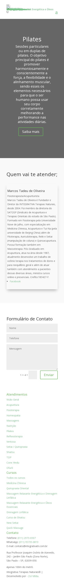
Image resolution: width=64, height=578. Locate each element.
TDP (8, 457)
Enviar (49, 375)
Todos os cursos (15, 477)
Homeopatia (13, 415)
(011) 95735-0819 (28, 542)
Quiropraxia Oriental (17, 488)
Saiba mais (30, 131)
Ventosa (11, 441)
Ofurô (9, 467)
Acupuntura (12, 404)
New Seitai (12, 522)
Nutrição (11, 425)
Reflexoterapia (14, 436)
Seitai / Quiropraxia (16, 446)
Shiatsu (10, 452)
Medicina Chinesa (16, 483)
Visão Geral (12, 399)
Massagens (12, 420)
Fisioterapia (12, 410)
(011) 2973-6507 (27, 538)
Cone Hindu (12, 462)
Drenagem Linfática (17, 512)
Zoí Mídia (33, 576)
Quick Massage (14, 527)
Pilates (10, 431)
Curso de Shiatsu (15, 517)
